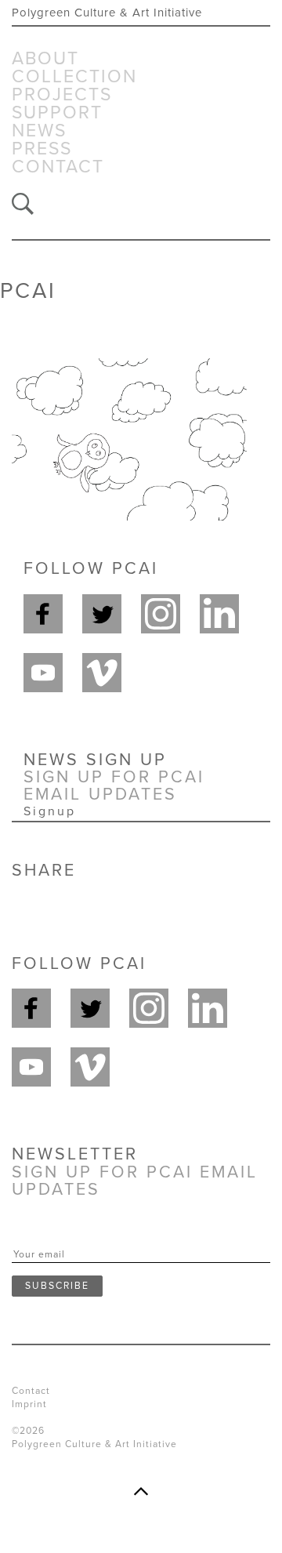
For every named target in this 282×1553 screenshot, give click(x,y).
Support (57, 113)
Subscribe (57, 1285)
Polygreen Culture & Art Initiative (107, 12)
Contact (58, 167)
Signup (50, 811)
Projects (62, 95)
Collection (74, 77)
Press (42, 149)
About (45, 59)
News (39, 131)
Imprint (29, 1404)
